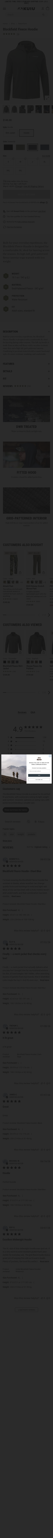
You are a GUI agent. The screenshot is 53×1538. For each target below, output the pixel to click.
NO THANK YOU (39, 779)
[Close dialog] (50, 756)
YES (39, 775)
